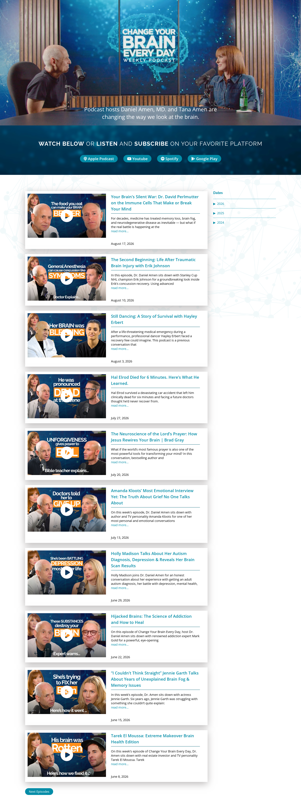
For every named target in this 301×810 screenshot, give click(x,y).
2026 (220, 204)
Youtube (139, 158)
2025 (220, 213)
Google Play (206, 158)
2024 (220, 222)
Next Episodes (39, 791)
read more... (120, 231)
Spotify (171, 158)
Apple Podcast (100, 158)
